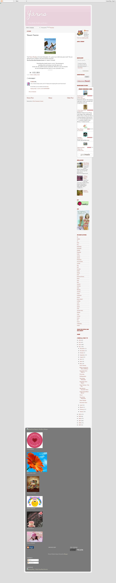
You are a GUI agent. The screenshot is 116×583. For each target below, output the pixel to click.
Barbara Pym (80, 111)
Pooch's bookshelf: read (85, 89)
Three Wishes (80, 129)
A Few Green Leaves (81, 110)
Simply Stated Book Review (84, 392)
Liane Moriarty (80, 130)
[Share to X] (36, 72)
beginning (79, 246)
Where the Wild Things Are (80, 148)
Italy (78, 280)
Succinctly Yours (83, 402)
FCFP (78, 271)
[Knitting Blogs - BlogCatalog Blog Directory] (37, 569)
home (78, 278)
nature (78, 293)
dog (78, 265)
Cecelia (32, 81)
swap (78, 314)
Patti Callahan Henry (81, 98)
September (82, 355)
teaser (38, 74)
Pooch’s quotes (81, 60)
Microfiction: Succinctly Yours (84, 389)
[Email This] (33, 72)
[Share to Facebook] (37, 72)
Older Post (70, 98)
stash (78, 308)
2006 (80, 422)
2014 (80, 340)
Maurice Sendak (80, 150)
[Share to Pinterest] (39, 72)
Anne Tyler (80, 67)
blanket (78, 250)
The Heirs (79, 137)
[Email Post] (30, 72)
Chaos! (81, 395)
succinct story (80, 310)
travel (78, 321)
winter (78, 325)
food (78, 274)
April (81, 405)
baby (78, 242)
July (81, 359)
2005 (80, 425)
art (77, 240)
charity (78, 257)
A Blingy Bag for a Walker (85, 177)
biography (79, 248)
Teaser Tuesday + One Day (84, 385)
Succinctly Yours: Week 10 (83, 371)
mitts (78, 288)
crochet (78, 263)
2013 (80, 342)
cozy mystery (80, 261)
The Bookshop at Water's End (81, 96)
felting (78, 272)
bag (78, 244)
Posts (30, 560)
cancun (78, 256)
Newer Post (30, 98)
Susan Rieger (80, 138)
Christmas (79, 259)
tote (78, 319)
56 (77, 237)
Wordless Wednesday (85, 191)
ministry (79, 286)
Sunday (78, 312)
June (81, 361)
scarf (78, 303)
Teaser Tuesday (33, 57)
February (82, 409)
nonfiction (79, 295)
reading (35, 74)
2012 (80, 344)
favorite (78, 269)
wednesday (79, 323)
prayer (78, 297)
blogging (79, 252)
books (31, 74)
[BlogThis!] (34, 72)
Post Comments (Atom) (38, 101)
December (82, 348)
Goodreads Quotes (85, 70)
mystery (78, 291)
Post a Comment (32, 91)
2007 (80, 420)
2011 (80, 346)
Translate (52, 27)
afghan (78, 239)
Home (50, 98)
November (82, 350)
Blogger (66, 554)
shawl (78, 304)
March (81, 407)
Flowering (82, 374)
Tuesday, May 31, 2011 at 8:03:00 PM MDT (39, 88)
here (47, 86)
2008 (80, 418)
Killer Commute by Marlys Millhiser (84, 368)
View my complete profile (82, 38)
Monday (79, 289)
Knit (78, 282)
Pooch (87, 31)
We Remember (83, 376)
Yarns (37, 14)
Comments (31, 562)
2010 (80, 414)
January (82, 411)
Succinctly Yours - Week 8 (84, 382)
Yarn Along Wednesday (83, 379)
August (81, 357)
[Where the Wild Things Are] (85, 145)
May (81, 363)
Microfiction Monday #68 (86, 163)
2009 (80, 416)
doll (78, 267)
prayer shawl (80, 299)
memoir (78, 284)
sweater (78, 316)
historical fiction (80, 276)
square (78, 306)
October (82, 352)
